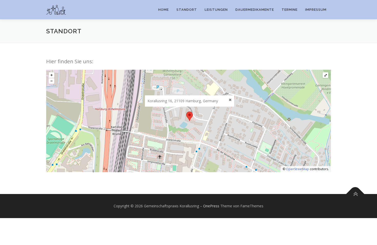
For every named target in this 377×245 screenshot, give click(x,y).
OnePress (211, 205)
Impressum (315, 10)
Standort (186, 10)
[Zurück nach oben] (355, 194)
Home (163, 10)
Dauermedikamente (254, 10)
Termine (289, 10)
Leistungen (216, 10)
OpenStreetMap (297, 169)
